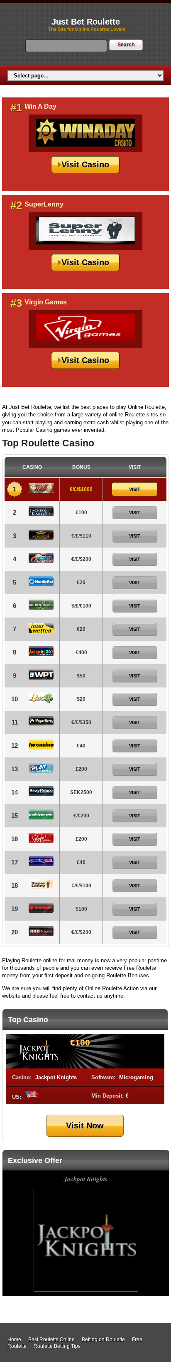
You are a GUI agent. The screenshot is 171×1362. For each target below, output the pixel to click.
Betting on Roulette (103, 1339)
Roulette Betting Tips (57, 1346)
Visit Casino (85, 164)
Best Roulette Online (51, 1339)
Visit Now (85, 1125)
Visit (134, 489)
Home (14, 1339)
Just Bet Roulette (85, 21)
